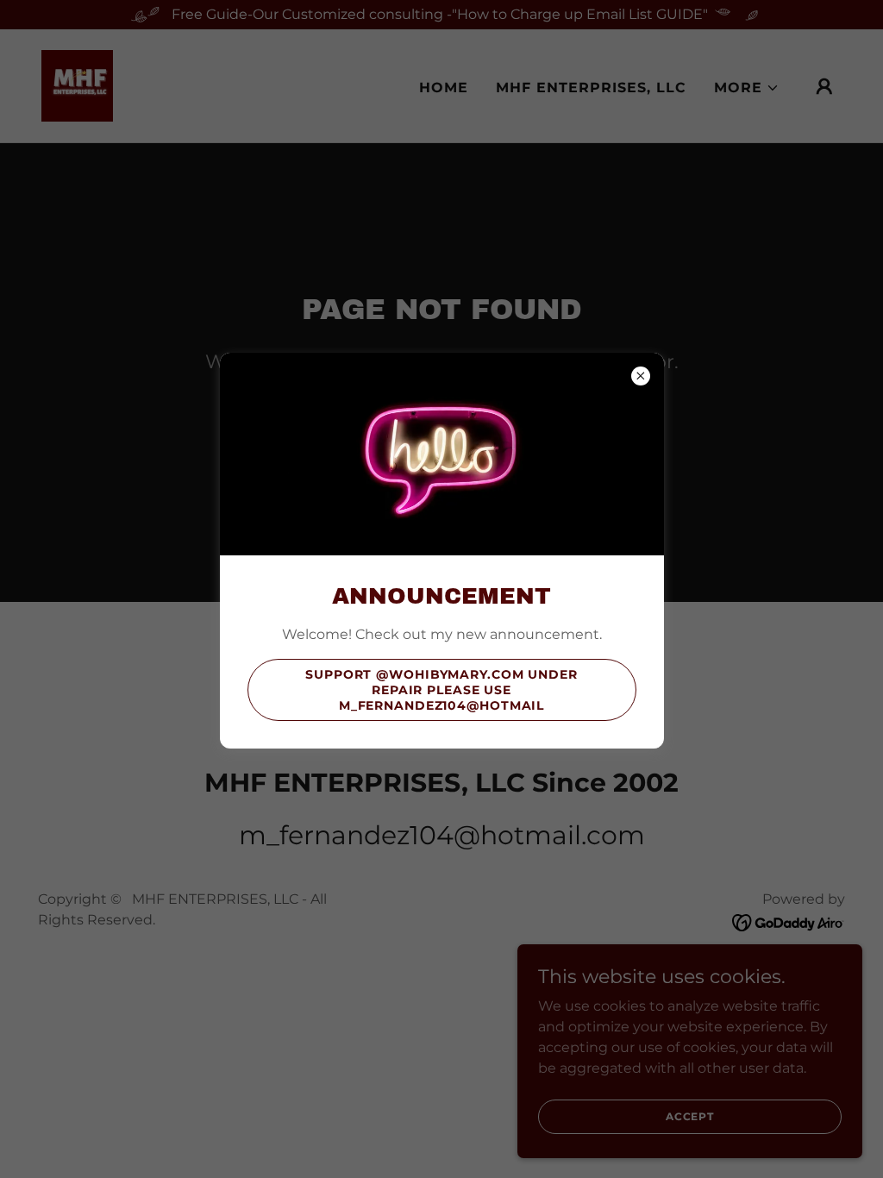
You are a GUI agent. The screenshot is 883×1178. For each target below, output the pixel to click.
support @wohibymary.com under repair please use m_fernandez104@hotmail (441, 690)
